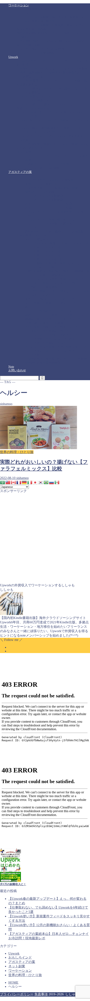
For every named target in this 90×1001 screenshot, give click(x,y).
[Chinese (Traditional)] (8, 482)
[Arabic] (2, 482)
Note (11, 366)
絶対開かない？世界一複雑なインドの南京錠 (54, 231)
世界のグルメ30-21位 (47, 251)
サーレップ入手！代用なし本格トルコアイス (54, 334)
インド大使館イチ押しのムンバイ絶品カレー (54, 338)
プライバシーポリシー (16, 994)
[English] (13, 482)
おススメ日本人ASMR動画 (42, 168)
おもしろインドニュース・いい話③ (48, 207)
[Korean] (41, 482)
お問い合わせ (17, 370)
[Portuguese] (46, 482)
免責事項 (41, 994)
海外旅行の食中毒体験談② (42, 362)
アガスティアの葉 (20, 172)
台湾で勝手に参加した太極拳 (44, 323)
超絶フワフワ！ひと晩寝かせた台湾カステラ (54, 315)
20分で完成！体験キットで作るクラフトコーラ (56, 327)
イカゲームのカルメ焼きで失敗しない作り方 (54, 279)
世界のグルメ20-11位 (47, 255)
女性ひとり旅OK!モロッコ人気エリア (49, 299)
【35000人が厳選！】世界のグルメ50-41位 (61, 243)
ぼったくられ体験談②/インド (52, 195)
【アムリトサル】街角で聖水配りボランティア (56, 219)
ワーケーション (18, 5)
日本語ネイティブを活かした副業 (47, 164)
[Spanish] (57, 482)
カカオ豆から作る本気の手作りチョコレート (54, 330)
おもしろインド (27, 176)
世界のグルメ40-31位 (47, 247)
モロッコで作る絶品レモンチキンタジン (51, 311)
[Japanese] (35, 482)
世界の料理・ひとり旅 (31, 235)
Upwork (13, 57)
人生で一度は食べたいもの (42, 239)
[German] (24, 482)
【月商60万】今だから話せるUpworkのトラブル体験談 (52, 68)
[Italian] (30, 482)
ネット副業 (24, 152)
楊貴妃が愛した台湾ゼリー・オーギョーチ (53, 319)
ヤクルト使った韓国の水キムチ (45, 342)
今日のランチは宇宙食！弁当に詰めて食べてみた (57, 346)
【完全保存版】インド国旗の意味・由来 (51, 187)
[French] (19, 482)
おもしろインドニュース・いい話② (48, 203)
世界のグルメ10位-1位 (47, 259)
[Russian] (51, 482)
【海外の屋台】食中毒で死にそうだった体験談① (57, 358)
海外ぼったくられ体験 (39, 191)
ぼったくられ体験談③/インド (52, 199)
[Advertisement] (45, 538)
